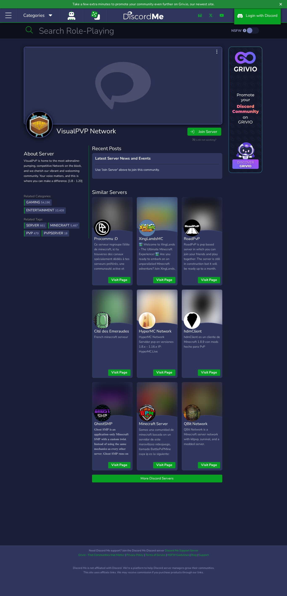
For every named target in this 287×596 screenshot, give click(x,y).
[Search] (29, 29)
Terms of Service (155, 555)
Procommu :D (106, 238)
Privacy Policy (135, 555)
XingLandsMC (151, 238)
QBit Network (195, 423)
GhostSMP (103, 423)
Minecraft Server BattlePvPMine (153, 426)
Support (204, 555)
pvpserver (55, 233)
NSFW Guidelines (178, 555)
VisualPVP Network (86, 131)
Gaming (38, 202)
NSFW (236, 30)
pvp (32, 233)
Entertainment (45, 210)
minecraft (64, 225)
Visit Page (119, 280)
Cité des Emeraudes (111, 331)
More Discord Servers (157, 478)
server (35, 225)
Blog (194, 555)
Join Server (208, 131)
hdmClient (192, 331)
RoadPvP (192, 238)
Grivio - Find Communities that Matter (101, 555)
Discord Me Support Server (181, 550)
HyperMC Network (155, 331)
